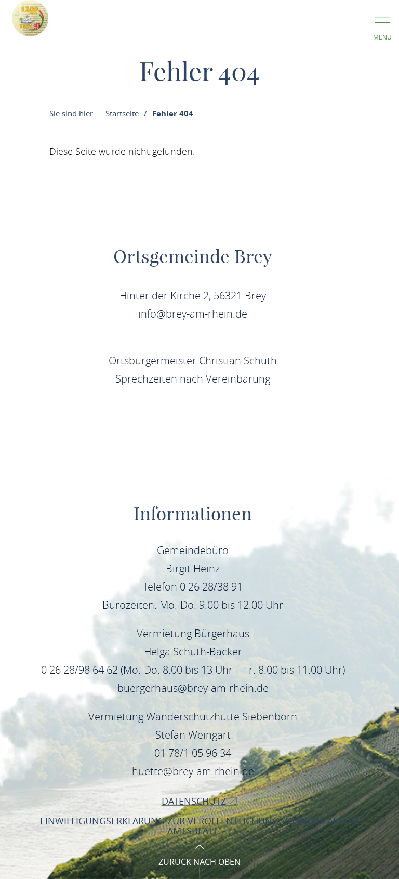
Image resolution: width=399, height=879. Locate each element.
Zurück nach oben (199, 862)
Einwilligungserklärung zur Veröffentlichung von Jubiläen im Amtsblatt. (199, 826)
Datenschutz (195, 801)
